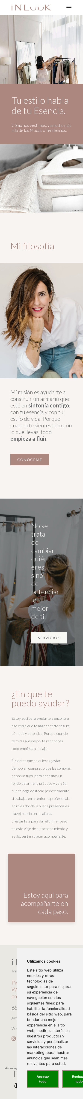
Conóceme (29, 459)
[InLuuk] (31, 8)
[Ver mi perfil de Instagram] (14, 1037)
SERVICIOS (49, 637)
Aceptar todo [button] (43, 1079)
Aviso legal (12, 1068)
